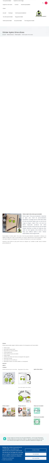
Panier (4, 8)
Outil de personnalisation (20, 13)
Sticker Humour (10, 34)
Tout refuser (36, 454)
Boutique (11, 13)
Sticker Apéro (18, 34)
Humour (4, 363)
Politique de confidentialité (8, 458)
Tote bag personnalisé (29, 20)
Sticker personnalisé (7, 20)
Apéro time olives (38, 369)
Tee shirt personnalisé (8, 16)
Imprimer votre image (18, 0)
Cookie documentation (7, 459)
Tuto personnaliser (7, 0)
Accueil (4, 13)
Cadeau (4, 367)
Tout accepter (35, 458)
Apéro (4, 365)
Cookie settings (35, 450)
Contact (16, 4)
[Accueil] (39, 13)
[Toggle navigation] (46, 3)
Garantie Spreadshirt (25, 4)
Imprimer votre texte (7, 4)
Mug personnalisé (19, 16)
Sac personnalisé (18, 20)
